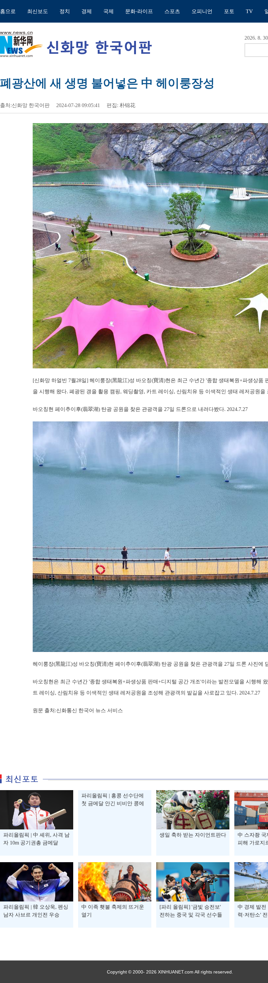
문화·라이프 (139, 11)
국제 (108, 11)
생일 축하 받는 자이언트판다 (192, 835)
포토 (229, 11)
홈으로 (8, 11)
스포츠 (172, 11)
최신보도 (37, 11)
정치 (64, 11)
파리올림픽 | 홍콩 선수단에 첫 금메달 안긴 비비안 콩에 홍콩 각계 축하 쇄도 (112, 803)
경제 (86, 11)
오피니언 (202, 11)
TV (249, 11)
